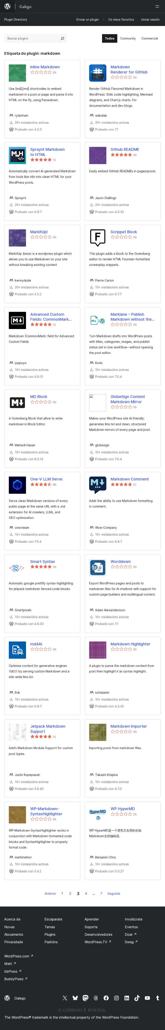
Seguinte (113, 893)
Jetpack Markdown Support (47, 728)
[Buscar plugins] (62, 38)
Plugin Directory (15, 19)
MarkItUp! (39, 232)
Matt (10, 963)
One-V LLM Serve (46, 479)
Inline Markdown (45, 67)
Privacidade (13, 942)
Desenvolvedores (98, 934)
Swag (131, 942)
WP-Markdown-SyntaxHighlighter (46, 811)
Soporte (91, 927)
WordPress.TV (98, 942)
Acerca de (12, 919)
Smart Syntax (42, 561)
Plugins (49, 934)
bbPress (13, 971)
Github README (125, 149)
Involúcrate (133, 919)
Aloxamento (13, 934)
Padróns (51, 942)
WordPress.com (19, 956)
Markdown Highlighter (130, 644)
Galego (20, 998)
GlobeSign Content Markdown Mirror (128, 399)
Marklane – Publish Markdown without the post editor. (131, 317)
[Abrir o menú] (158, 6)
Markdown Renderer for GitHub (129, 69)
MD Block (38, 396)
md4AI (36, 644)
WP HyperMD (123, 808)
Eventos (131, 927)
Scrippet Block (124, 232)
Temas (49, 927)
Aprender (92, 919)
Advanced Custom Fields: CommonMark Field (49, 317)
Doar (131, 934)
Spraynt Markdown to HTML (47, 152)
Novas (9, 927)
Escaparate (53, 919)
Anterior (50, 893)
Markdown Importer (129, 726)
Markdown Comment (130, 479)
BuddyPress (16, 979)
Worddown (121, 561)
